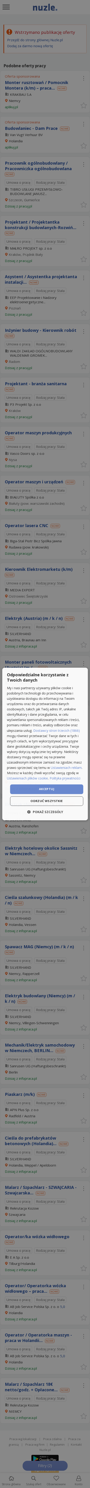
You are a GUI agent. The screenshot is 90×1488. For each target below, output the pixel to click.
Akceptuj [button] (46, 789)
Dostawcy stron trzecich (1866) (56, 730)
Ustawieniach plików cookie (27, 778)
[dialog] (45, 744)
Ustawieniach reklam (66, 768)
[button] (45, 812)
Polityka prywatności (65, 778)
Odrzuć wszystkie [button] (46, 801)
